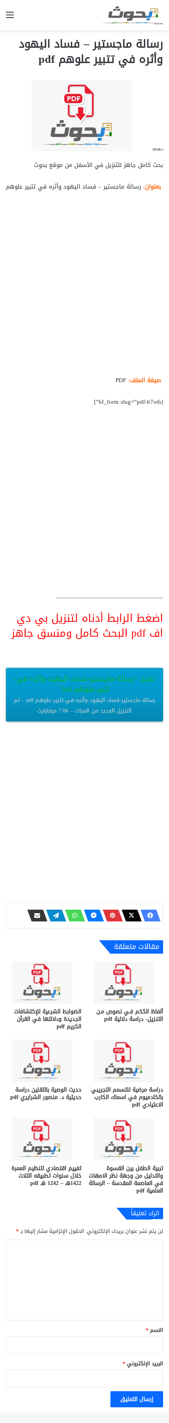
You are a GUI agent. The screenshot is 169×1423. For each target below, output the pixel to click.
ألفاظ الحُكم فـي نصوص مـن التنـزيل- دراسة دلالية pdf (129, 1015)
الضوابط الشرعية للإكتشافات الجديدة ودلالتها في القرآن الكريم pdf (47, 1019)
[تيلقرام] (54, 915)
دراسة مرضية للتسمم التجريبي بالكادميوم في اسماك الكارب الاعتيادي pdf (127, 1097)
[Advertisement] (84, 286)
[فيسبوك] (148, 915)
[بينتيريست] (110, 915)
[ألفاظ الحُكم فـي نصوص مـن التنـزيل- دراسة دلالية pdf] (125, 982)
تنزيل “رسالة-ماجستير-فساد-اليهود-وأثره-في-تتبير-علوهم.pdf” (84, 694)
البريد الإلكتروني (143, 1363)
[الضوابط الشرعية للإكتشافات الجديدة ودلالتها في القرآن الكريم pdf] (43, 982)
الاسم (154, 1330)
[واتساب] (73, 915)
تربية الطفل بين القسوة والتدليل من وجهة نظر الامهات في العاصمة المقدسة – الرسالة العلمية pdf (126, 1179)
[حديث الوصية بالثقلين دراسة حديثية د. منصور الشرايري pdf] (43, 1061)
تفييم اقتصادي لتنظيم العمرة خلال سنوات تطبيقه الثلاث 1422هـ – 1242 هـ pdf (46, 1176)
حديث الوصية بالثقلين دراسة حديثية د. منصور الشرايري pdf (45, 1093)
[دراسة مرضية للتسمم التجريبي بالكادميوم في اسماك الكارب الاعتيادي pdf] (125, 1061)
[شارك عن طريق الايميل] (35, 915)
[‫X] (129, 915)
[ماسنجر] (91, 915)
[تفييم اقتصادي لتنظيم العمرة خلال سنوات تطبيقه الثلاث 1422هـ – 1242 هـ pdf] (43, 1139)
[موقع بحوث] (131, 15)
